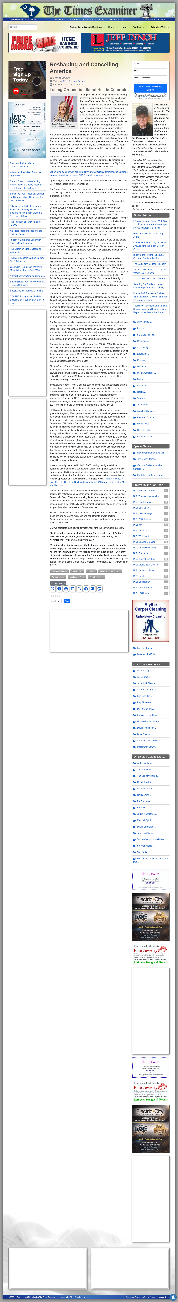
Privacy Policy (144, 96)
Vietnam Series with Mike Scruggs (147, 467)
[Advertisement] (27, 352)
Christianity (144, 582)
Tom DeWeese (144, 833)
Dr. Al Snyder (143, 734)
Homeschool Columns (148, 721)
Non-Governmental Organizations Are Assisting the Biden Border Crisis (149, 245)
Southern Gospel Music (148, 740)
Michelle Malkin (145, 788)
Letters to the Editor (146, 654)
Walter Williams (144, 763)
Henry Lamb (143, 795)
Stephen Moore (144, 846)
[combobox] (22, 27)
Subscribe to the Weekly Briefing (151, 88)
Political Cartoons (147, 490)
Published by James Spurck (151, 475)
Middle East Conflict (148, 565)
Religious (142, 341)
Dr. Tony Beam (144, 709)
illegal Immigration (59, 571)
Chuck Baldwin (144, 782)
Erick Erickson (144, 807)
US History (144, 593)
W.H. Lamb (144, 536)
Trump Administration (149, 496)
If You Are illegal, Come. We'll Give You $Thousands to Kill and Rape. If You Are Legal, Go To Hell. (150, 224)
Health (140, 392)
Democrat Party (146, 570)
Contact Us (138, 27)
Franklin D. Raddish (147, 715)
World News (143, 424)
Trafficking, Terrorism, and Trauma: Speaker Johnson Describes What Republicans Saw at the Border (150, 309)
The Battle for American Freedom (149, 264)
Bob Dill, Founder (145, 648)
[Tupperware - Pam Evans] (151, 880)
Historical (141, 366)
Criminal (141, 360)
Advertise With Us (160, 27)
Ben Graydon (143, 696)
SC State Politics (145, 335)
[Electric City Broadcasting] (151, 917)
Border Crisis (77, 571)
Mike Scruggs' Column (74, 81)
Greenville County (147, 547)
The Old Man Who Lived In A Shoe (150, 278)
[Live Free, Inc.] (27, 130)
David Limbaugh (145, 827)
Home (111, 27)
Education (142, 354)
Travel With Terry (145, 459)
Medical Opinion (145, 820)
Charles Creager (147, 542)
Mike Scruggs (145, 513)
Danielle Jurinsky (96, 577)
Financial (141, 385)
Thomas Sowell (145, 769)
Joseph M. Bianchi (146, 683)
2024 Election (144, 322)
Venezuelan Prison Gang (110, 571)
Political (141, 328)
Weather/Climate (145, 411)
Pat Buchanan (144, 801)
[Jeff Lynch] (89, 42)
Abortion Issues (144, 436)
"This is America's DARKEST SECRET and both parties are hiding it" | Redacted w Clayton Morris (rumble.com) (89, 482)
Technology (143, 404)
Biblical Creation (147, 559)
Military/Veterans (145, 373)
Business (141, 379)
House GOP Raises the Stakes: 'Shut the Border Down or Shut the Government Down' (150, 296)
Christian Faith (146, 587)
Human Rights (144, 430)
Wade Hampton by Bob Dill (150, 453)
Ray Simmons (144, 702)
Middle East (144, 530)
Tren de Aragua (58, 577)
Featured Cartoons (146, 417)
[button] (52, 589)
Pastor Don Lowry (146, 747)
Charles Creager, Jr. (147, 689)
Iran (140, 525)
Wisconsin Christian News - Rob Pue (151, 860)
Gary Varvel (144, 508)
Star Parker (142, 852)
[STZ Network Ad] (27, 80)
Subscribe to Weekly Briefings (86, 27)
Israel (141, 576)
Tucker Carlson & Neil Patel (151, 839)
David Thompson (145, 728)
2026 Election (145, 519)
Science (141, 398)
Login (123, 27)
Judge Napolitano (146, 814)
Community (142, 347)
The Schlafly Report (147, 776)
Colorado (91, 571)
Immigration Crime (77, 577)
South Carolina (146, 502)
